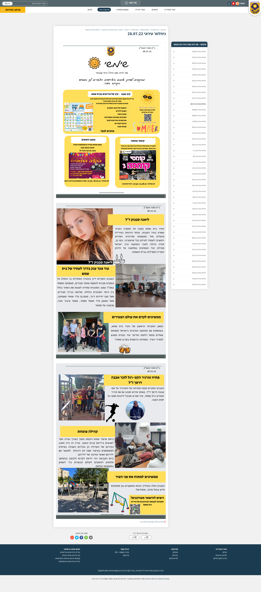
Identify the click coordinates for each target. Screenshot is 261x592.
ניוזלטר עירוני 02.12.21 (199, 185)
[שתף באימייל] (72, 537)
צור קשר (126, 555)
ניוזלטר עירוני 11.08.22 (199, 121)
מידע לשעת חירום (220, 558)
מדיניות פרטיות (151, 578)
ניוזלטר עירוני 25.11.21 (199, 191)
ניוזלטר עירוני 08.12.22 (199, 238)
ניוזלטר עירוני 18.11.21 (199, 197)
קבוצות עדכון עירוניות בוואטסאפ (67, 558)
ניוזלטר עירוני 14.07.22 (199, 92)
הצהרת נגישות (163, 578)
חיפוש (8, 3)
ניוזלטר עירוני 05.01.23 (199, 267)
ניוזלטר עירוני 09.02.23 (199, 127)
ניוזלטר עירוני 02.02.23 (199, 261)
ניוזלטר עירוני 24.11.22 (199, 220)
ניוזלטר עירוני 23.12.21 (199, 168)
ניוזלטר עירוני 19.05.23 (199, 75)
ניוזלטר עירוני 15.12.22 (199, 249)
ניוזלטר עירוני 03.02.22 (199, 145)
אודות (224, 552)
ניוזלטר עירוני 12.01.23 (199, 244)
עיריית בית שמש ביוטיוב (71, 555)
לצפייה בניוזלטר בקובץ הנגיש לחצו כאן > (152, 522)
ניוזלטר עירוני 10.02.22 (199, 139)
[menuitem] (170, 10)
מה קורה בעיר (104, 9)
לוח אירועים (173, 558)
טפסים (175, 552)
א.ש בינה (95, 578)
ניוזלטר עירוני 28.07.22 (198, 104)
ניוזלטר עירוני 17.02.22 (199, 133)
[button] (237, 3)
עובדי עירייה (140, 9)
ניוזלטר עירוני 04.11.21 (199, 209)
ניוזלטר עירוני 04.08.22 (199, 110)
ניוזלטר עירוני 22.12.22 (199, 255)
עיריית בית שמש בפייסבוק (70, 552)
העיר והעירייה (170, 9)
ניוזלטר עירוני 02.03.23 (199, 57)
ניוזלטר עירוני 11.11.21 (199, 203)
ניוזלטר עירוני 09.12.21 (199, 180)
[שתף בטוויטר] (77, 537)
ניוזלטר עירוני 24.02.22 (199, 86)
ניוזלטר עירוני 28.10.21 (199, 215)
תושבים (155, 9)
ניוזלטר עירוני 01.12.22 (199, 226)
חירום (90, 9)
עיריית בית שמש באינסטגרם (69, 561)
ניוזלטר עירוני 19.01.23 (199, 279)
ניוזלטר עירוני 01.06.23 (199, 51)
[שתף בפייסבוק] (81, 537)
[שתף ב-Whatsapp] (86, 537)
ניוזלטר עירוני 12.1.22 (199, 162)
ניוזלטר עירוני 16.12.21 (199, 174)
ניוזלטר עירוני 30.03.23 (199, 69)
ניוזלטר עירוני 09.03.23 (199, 63)
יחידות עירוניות (221, 555)
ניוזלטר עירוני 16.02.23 (199, 81)
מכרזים (175, 555)
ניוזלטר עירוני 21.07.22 (199, 98)
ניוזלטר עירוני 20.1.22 (199, 156)
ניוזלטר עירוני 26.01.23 (199, 284)
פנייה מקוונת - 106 (122, 552)
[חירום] (233, 3)
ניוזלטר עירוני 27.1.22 (199, 150)
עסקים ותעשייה (122, 9)
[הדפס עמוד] (91, 537)
